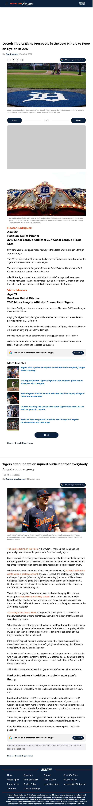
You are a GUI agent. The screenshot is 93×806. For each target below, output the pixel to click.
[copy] (22, 59)
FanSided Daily (30, 779)
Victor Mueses (17, 290)
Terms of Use (13, 784)
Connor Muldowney (15, 479)
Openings (28, 775)
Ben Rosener (12, 54)
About (10, 775)
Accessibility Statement (74, 784)
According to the (21, 612)
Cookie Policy (29, 784)
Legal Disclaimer (52, 784)
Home (10, 443)
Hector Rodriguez (19, 228)
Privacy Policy (70, 779)
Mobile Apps (13, 779)
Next (78, 120)
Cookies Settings (31, 788)
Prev (14, 120)
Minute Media (18, 795)
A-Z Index (11, 788)
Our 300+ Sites (70, 775)
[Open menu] (6, 3)
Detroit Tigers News (24, 443)
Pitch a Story (50, 779)
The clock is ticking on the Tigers (22, 549)
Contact (47, 775)
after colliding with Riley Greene (34, 596)
